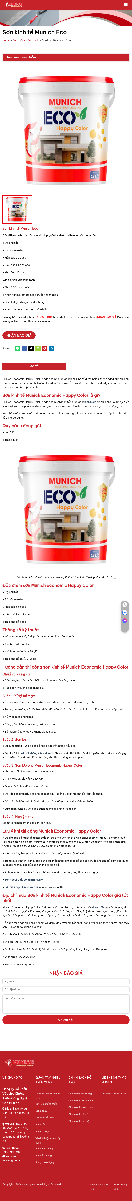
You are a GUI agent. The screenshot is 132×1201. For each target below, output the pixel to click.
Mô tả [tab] (34, 366)
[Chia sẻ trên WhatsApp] (17, 348)
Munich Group (99, 907)
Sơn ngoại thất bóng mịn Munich (24, 879)
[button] (126, 4)
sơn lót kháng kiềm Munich (37, 753)
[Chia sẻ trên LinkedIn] (51, 348)
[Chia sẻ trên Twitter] (31, 348)
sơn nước (90, 402)
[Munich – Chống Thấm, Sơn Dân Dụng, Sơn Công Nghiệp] (13, 5)
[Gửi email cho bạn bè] (38, 348)
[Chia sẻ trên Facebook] (24, 348)
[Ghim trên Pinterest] (44, 348)
